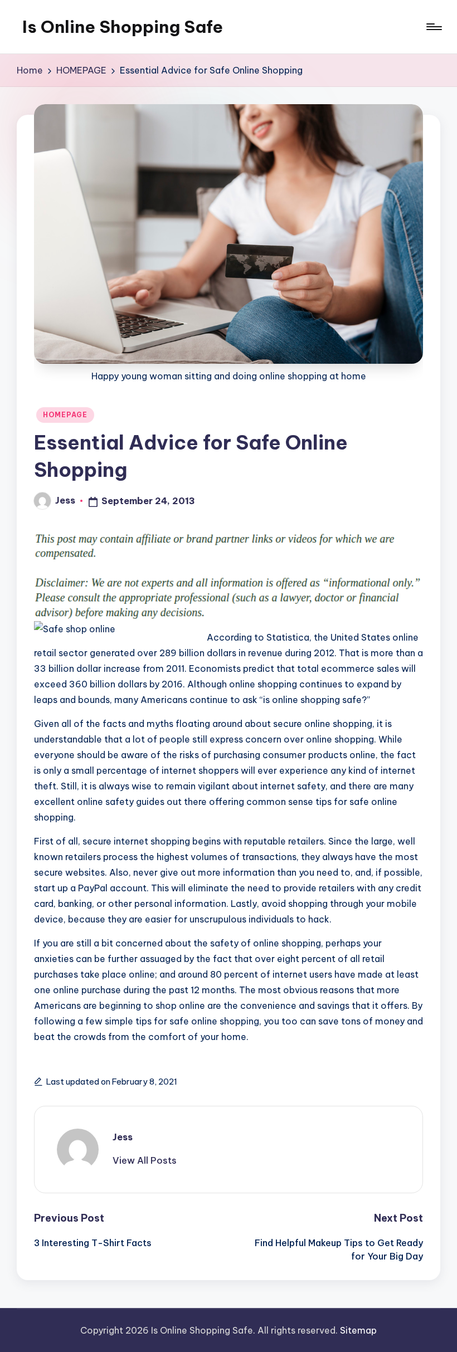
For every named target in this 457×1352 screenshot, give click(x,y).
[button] (145, 1160)
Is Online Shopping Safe (122, 26)
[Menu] (433, 27)
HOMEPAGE (65, 415)
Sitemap (358, 1330)
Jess (123, 1137)
